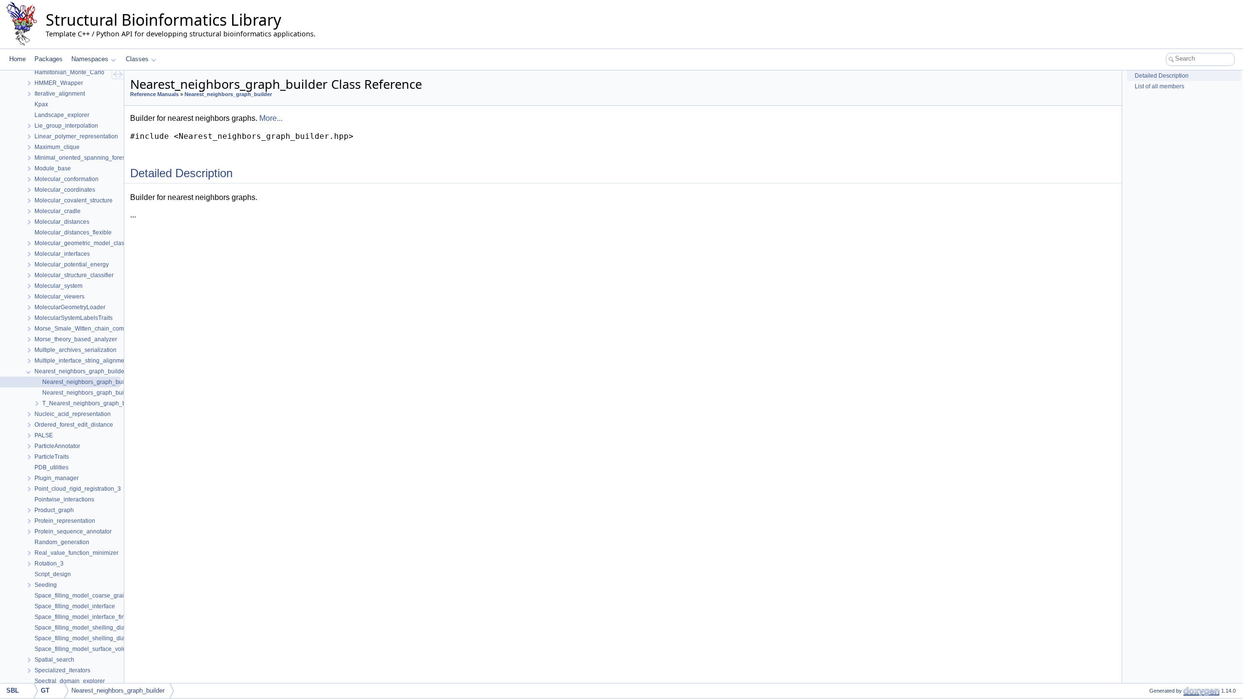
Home (17, 59)
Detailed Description (1162, 75)
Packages (48, 59)
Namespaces (89, 59)
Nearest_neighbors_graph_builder (228, 94)
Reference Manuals (154, 94)
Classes (137, 59)
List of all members (1159, 86)
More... (271, 118)
